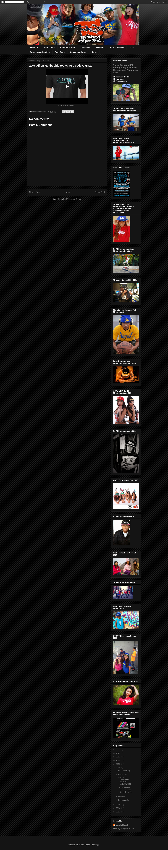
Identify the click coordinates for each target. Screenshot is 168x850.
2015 (118, 805)
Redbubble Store (67, 47)
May (120, 796)
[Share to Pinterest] (73, 111)
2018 (118, 760)
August (121, 774)
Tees (131, 47)
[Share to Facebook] (70, 111)
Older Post (100, 192)
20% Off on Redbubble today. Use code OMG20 (124, 780)
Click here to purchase (66, 106)
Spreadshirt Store (78, 52)
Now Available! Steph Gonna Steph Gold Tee (125, 790)
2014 (118, 808)
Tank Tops (60, 52)
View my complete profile (123, 829)
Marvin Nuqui (122, 825)
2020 (118, 753)
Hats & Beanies (117, 47)
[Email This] (63, 111)
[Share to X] (68, 111)
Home (94, 52)
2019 (118, 757)
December (122, 771)
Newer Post (34, 192)
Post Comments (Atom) (72, 199)
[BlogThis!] (65, 111)
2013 (118, 812)
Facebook (100, 47)
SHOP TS (34, 47)
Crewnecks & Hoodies (40, 52)
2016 (118, 768)
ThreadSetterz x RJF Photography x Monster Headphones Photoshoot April (125, 69)
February (122, 800)
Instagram (85, 47)
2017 (118, 764)
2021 (118, 750)
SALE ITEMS (49, 47)
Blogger (97, 845)
